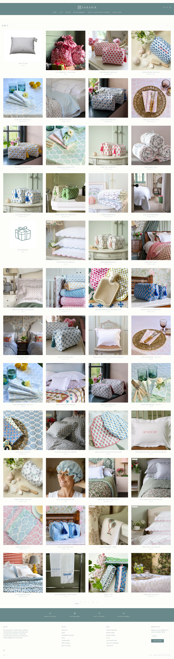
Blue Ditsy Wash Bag (65, 357)
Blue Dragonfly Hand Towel (65, 594)
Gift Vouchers (66, 643)
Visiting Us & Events (68, 635)
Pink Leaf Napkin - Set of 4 (151, 357)
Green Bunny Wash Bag (23, 499)
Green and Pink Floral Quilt (108, 499)
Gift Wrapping (23, 250)
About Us (64, 630)
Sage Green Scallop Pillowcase (151, 499)
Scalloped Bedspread (151, 214)
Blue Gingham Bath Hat (65, 499)
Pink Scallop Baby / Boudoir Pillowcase (108, 357)
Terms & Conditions (112, 643)
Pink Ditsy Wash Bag (108, 404)
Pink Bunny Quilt (151, 167)
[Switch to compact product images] (7, 25)
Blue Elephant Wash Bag (151, 72)
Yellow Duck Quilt (66, 309)
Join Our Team (66, 645)
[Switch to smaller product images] (5, 25)
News (63, 632)
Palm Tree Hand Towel (108, 547)
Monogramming (79, 12)
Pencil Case (108, 594)
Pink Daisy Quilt (151, 262)
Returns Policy (110, 635)
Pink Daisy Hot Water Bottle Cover (108, 452)
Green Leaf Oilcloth (151, 594)
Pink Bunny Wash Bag (108, 262)
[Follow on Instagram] (4, 650)
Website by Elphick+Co (164, 655)
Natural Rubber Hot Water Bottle (108, 309)
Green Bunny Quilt (108, 214)
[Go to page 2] (97, 602)
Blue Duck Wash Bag (108, 119)
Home (55, 12)
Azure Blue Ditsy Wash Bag (151, 309)
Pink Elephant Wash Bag (108, 72)
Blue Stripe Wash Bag (65, 547)
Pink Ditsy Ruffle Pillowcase (23, 309)
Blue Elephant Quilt (23, 594)
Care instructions (111, 640)
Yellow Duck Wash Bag (22, 167)
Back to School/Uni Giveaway (99, 12)
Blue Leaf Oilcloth (23, 452)
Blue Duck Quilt (66, 119)
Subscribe (157, 641)
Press (63, 638)
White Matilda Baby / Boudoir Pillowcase (151, 452)
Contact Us (109, 645)
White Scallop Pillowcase (65, 404)
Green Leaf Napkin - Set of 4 (151, 404)
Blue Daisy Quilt (23, 357)
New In (68, 12)
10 (93, 602)
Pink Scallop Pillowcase (151, 547)
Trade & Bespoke (111, 630)
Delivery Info (110, 632)
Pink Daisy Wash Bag (108, 167)
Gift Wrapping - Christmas (65, 72)
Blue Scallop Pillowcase (66, 262)
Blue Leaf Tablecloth (23, 119)
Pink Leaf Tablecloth (151, 119)
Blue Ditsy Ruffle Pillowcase (66, 452)
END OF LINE (117, 12)
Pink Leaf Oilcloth (23, 547)
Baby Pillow (23, 63)
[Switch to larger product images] (2, 25)
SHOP (61, 12)
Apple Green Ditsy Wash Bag (65, 214)
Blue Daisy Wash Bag (23, 214)
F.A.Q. (108, 638)
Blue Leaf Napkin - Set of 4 (23, 404)
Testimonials (66, 640)
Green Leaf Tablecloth (65, 167)
